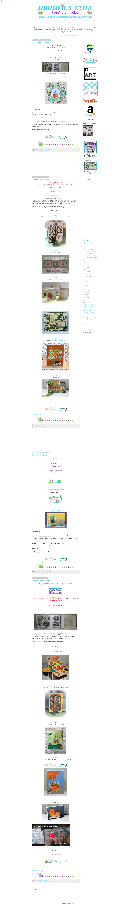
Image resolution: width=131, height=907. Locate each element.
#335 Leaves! (62, 121)
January (87, 276)
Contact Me (72, 20)
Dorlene (55, 278)
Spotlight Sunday (88, 310)
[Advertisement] (55, 164)
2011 (85, 293)
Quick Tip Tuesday (88, 308)
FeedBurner (93, 333)
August (87, 260)
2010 (85, 295)
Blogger (72, 903)
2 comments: (49, 149)
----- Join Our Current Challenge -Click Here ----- (65, 36)
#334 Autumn (62, 543)
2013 (85, 288)
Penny (55, 650)
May (86, 267)
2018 (85, 240)
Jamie (55, 215)
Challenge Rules (47, 20)
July (86, 263)
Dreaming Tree (49, 426)
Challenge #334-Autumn (41, 580)
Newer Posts (35, 887)
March (87, 272)
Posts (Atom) (41, 890)
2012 (85, 290)
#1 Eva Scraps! (56, 510)
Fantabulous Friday (88, 306)
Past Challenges (91, 320)
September (88, 249)
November (88, 245)
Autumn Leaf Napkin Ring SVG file (60, 340)
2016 (85, 281)
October (87, 247)
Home (39, 20)
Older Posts (76, 887)
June (86, 265)
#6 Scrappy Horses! (55, 81)
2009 (85, 297)
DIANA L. (55, 375)
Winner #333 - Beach (39, 455)
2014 (85, 286)
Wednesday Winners (41, 151)
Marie (55, 306)
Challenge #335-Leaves (40, 179)
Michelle (55, 251)
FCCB (55, 882)
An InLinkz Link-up (37, 414)
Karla (55, 339)
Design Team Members (60, 20)
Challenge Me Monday (41, 426)
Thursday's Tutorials (89, 312)
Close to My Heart (50, 882)
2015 (85, 283)
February (87, 274)
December (88, 242)
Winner (48, 151)
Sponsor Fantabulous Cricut (86, 20)
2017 (85, 279)
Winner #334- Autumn (40, 42)
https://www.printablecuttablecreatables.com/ (55, 489)
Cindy (55, 849)
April (86, 269)
